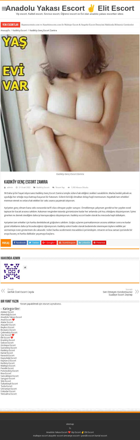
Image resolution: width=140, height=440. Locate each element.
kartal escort (101, 435)
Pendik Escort (7, 368)
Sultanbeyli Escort (9, 383)
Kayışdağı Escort (9, 358)
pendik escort (87, 435)
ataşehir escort (55, 435)
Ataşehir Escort (8, 325)
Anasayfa (5, 30)
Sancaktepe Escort (9, 376)
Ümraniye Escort (9, 388)
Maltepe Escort (8, 365)
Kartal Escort (7, 353)
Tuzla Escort (6, 386)
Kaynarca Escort (8, 360)
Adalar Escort (7, 312)
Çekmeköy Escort (9, 332)
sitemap (70, 424)
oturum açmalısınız (52, 304)
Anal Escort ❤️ (8, 319)
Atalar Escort (7, 322)
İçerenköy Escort (9, 348)
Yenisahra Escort (9, 394)
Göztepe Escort (8, 345)
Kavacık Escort (7, 355)
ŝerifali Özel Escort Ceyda (21, 290)
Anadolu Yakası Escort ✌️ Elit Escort (70, 8)
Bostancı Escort (8, 330)
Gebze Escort (7, 342)
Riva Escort (6, 373)
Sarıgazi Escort (8, 378)
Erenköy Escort (8, 340)
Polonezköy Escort (9, 371)
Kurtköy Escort (8, 363)
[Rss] (70, 428)
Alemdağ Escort (8, 314)
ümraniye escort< (72, 435)
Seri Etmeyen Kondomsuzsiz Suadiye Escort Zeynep (117, 292)
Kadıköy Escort (20, 30)
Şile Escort (6, 381)
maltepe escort (40, 435)
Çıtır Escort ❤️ (7, 335)
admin (10, 187)
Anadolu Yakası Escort (11, 317)
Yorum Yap (60, 187)
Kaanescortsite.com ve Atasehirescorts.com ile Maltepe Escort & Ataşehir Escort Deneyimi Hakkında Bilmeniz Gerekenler (78, 24)
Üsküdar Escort (8, 391)
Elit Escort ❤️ (7, 337)
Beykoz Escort (7, 327)
